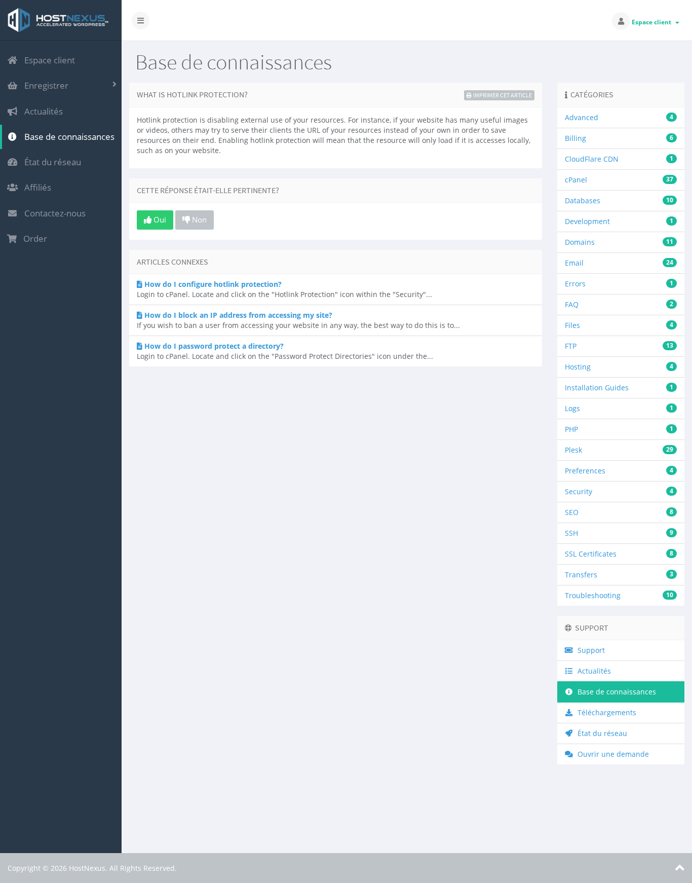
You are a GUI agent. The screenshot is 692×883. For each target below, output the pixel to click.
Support (589, 650)
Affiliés (35, 187)
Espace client (653, 22)
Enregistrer (44, 85)
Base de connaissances (67, 136)
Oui (158, 219)
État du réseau (50, 162)
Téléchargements (604, 712)
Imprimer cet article (502, 95)
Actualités (41, 111)
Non (198, 219)
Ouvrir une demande (611, 754)
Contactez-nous (53, 213)
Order (33, 238)
